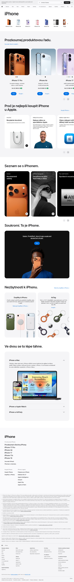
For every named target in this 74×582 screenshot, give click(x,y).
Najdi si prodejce (14, 574)
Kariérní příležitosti (62, 562)
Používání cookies (17, 579)
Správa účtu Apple (19, 550)
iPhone (3, 555)
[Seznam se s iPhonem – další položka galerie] (68, 220)
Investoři (60, 565)
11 (60, 301)
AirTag (3, 563)
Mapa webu (41, 579)
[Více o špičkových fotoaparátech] (43, 194)
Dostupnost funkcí (23, 539)
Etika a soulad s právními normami (63, 568)
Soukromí (60, 553)
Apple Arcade (18, 564)
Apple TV (17, 560)
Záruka (59, 564)
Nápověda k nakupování (35, 553)
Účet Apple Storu (19, 551)
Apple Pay (4, 569)
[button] (50, 2)
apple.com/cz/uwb (34, 529)
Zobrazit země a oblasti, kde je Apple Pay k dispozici (29, 535)
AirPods (3, 559)
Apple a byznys (47, 550)
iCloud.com (18, 553)
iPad (2, 553)
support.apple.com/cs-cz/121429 (45, 525)
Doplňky (3, 564)
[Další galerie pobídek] (68, 152)
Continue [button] (67, 2)
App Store (18, 565)
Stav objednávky (33, 551)
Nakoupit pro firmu (48, 551)
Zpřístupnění (60, 550)
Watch (3, 557)
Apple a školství (47, 556)
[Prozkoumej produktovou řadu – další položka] (68, 99)
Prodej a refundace (34, 579)
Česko (71, 578)
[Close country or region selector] (72, 2)
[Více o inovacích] (17, 194)
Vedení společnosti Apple (63, 560)
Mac (2, 551)
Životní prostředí (61, 551)
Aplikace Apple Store (34, 550)
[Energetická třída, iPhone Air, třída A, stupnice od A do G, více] (47, 88)
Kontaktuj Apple (61, 570)
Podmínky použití (25, 579)
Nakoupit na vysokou (48, 558)
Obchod (3, 550)
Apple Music (18, 562)
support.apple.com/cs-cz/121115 (16, 516)
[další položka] (67, 23)
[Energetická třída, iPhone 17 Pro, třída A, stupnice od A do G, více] (21, 88)
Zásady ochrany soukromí (7, 579)
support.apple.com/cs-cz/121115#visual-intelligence (14, 523)
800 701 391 (27, 574)
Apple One (18, 558)
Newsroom (60, 558)
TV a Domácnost (5, 561)
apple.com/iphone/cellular (26, 511)
